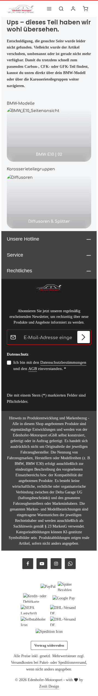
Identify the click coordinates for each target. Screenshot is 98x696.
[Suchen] (61, 8)
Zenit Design (49, 686)
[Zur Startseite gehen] (21, 9)
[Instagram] (56, 563)
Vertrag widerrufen (49, 645)
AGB (32, 368)
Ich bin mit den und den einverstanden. (49, 365)
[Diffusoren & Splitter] (49, 201)
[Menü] (49, 8)
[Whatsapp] (70, 563)
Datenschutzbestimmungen (63, 362)
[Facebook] (27, 563)
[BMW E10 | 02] (49, 134)
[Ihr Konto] (73, 8)
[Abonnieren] (83, 337)
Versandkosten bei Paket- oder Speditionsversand (48, 662)
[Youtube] (41, 563)
